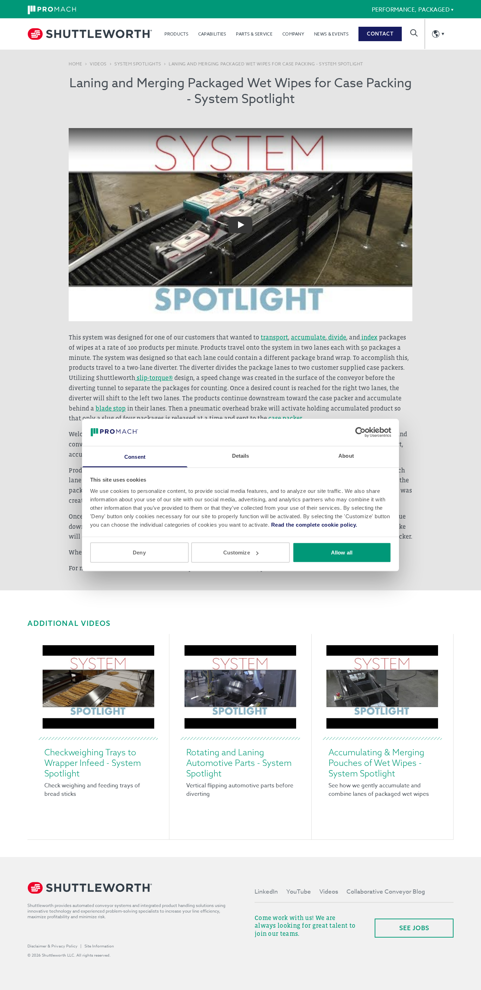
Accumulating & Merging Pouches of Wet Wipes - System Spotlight (376, 763)
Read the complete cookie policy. (314, 524)
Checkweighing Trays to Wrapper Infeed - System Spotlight (92, 763)
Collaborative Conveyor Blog (385, 891)
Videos (98, 64)
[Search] (414, 33)
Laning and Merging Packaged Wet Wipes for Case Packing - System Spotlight (266, 64)
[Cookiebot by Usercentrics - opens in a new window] (360, 432)
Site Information (99, 946)
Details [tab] (240, 455)
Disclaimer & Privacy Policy (52, 946)
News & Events (331, 34)
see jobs (414, 928)
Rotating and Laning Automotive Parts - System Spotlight (239, 763)
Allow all (341, 553)
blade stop (110, 408)
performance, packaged (411, 10)
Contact (380, 34)
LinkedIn (266, 891)
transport (274, 337)
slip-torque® (154, 377)
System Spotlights (137, 64)
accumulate (308, 337)
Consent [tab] (134, 456)
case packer (285, 418)
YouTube (298, 891)
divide (336, 337)
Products (176, 34)
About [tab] (346, 455)
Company (293, 34)
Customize (236, 553)
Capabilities (212, 34)
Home (75, 64)
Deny (139, 553)
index (368, 337)
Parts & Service (254, 34)
